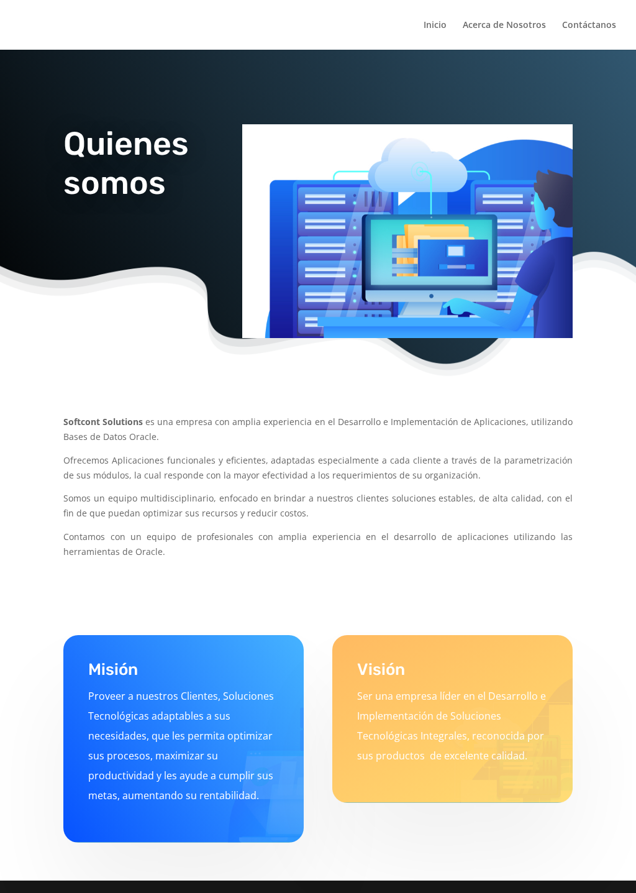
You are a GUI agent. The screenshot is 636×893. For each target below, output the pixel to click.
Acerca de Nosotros (504, 25)
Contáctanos (589, 25)
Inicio (435, 25)
